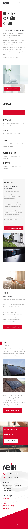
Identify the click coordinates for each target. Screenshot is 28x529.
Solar (4, 503)
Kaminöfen (6, 508)
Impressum (13, 525)
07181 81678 (8, 434)
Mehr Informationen (14, 228)
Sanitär (5, 501)
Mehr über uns (12, 89)
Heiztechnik (6, 499)
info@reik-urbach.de (11, 441)
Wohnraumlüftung (8, 506)
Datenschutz (20, 525)
